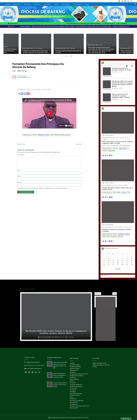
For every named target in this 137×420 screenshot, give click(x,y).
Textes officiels (74, 402)
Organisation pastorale (76, 393)
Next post (79, 144)
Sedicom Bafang (22, 76)
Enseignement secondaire (44, 134)
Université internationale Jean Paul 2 (79, 406)
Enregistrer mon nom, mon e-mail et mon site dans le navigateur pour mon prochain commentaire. (42, 188)
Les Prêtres (124, 192)
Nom (18, 170)
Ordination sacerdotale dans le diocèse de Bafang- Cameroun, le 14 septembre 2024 (19, 51)
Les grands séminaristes (76, 384)
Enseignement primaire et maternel (79, 374)
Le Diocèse (16, 4)
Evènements (116, 148)
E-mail (19, 176)
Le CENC (94, 366)
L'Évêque (72, 381)
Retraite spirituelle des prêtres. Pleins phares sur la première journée (82, 26)
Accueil (7, 4)
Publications (65, 4)
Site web (19, 182)
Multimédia (78, 4)
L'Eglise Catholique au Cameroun (100, 365)
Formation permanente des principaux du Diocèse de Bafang (117, 26)
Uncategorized (73, 404)
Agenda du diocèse (75, 368)
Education (36, 4)
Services (27, 4)
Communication (74, 370)
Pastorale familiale (75, 395)
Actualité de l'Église (75, 365)
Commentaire (21, 154)
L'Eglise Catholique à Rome (99, 363)
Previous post (21, 144)
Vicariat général (111, 150)
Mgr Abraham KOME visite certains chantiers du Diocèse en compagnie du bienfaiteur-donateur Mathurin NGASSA (122, 71)
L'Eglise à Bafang (54, 134)
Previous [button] (97, 293)
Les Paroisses (73, 388)
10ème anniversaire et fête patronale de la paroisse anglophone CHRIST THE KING (41, 26)
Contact (87, 4)
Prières (56, 4)
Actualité (47, 4)
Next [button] (114, 293)
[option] (41, 26)
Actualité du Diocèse (27, 134)
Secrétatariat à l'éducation (65, 134)
